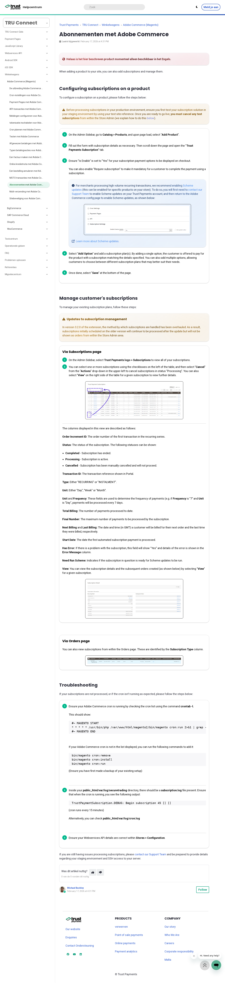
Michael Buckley (75, 888)
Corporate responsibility (179, 951)
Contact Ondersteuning (80, 945)
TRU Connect (90, 24)
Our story (170, 926)
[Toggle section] (47, 32)
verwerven (121, 926)
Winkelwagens (111, 24)
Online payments (125, 943)
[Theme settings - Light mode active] (197, 7)
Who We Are (172, 935)
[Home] (13, 7)
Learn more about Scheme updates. (97, 241)
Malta (168, 959)
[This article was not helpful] (100, 872)
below (150, 118)
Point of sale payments (129, 935)
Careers (169, 943)
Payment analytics (126, 951)
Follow (202, 889)
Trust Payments (69, 24)
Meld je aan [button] (211, 7)
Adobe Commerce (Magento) (140, 24)
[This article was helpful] (92, 872)
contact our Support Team (150, 854)
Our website (73, 929)
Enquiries (71, 937)
